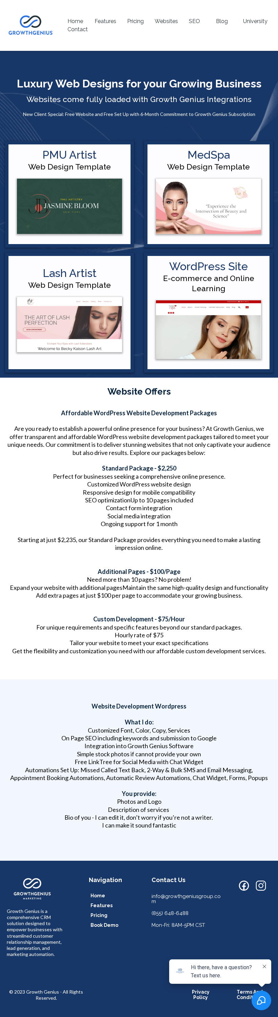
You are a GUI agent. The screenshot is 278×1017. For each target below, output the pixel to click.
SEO (194, 21)
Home (75, 21)
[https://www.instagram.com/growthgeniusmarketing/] (261, 885)
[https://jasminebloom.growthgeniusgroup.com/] (69, 206)
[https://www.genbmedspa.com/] (208, 206)
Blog (222, 21)
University (255, 21)
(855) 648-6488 (170, 913)
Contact (77, 29)
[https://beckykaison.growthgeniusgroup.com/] (69, 324)
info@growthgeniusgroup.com (186, 898)
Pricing (135, 21)
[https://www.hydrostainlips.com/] (208, 329)
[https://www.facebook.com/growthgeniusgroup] (244, 885)
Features (105, 21)
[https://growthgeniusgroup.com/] (30, 25)
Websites (166, 21)
